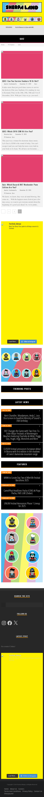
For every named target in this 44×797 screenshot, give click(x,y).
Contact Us (38, 791)
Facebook (1, 31)
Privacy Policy (27, 791)
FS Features (7, 137)
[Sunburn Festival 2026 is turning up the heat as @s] (22, 272)
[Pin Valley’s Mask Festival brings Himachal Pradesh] (22, 323)
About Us (13, 789)
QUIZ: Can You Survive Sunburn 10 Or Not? (20, 81)
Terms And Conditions (12, 791)
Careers (21, 789)
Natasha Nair (8, 134)
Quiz (35, 84)
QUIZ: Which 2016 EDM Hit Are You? (17, 131)
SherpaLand (8, 794)
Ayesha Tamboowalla (10, 84)
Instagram (8, 31)
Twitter (4, 31)
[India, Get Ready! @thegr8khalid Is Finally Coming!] (22, 297)
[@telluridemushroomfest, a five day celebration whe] (22, 244)
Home (2, 44)
